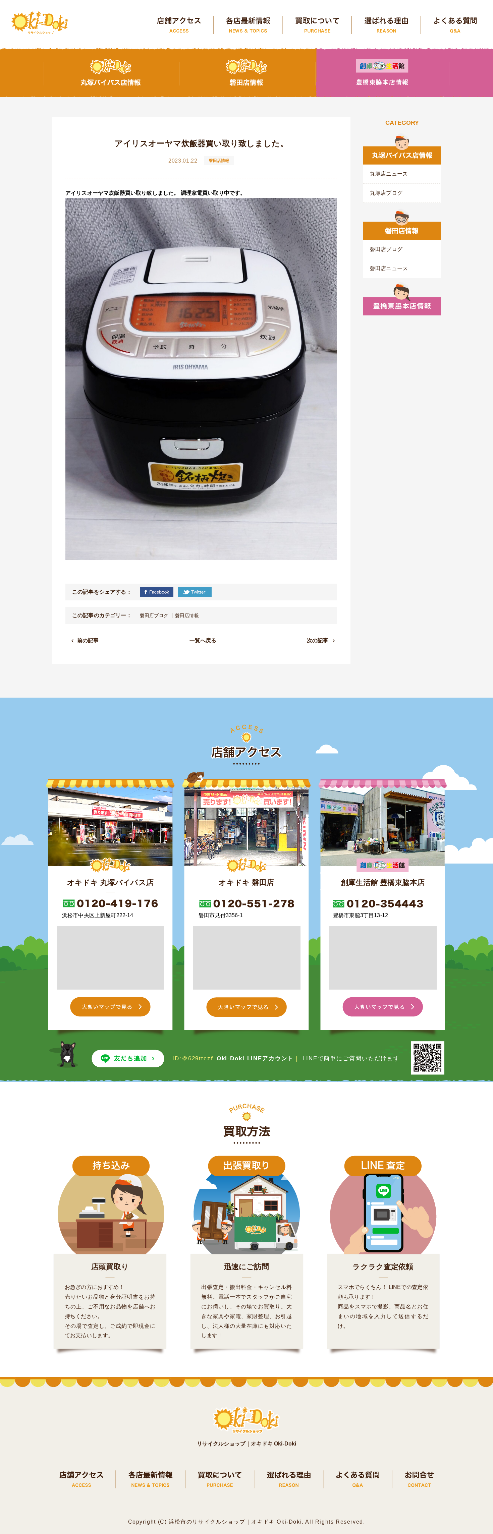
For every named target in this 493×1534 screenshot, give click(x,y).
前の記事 (88, 640)
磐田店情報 (187, 615)
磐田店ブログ (154, 615)
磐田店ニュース (389, 268)
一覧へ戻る (203, 640)
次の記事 (318, 640)
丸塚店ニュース (389, 174)
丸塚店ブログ (386, 193)
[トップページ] (40, 23)
